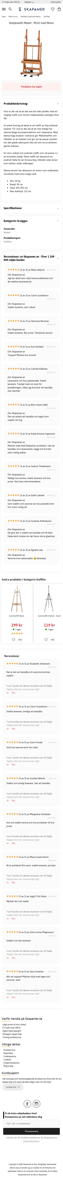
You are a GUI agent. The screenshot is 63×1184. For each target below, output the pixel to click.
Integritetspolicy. (31, 1141)
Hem (4, 16)
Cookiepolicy (10, 1056)
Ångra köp (8, 1066)
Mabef (7, 232)
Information (56, 2)
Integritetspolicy (11, 1062)
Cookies (7, 1059)
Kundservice (9, 1050)
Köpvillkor (8, 1053)
